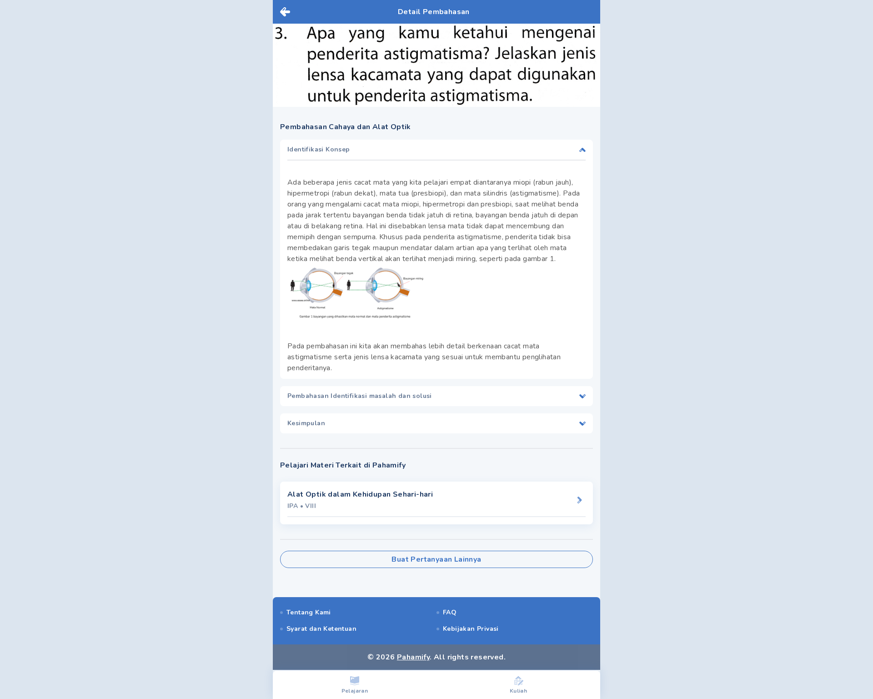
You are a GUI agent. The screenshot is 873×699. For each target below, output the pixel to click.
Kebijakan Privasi (471, 628)
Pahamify (413, 657)
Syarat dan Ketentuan (321, 628)
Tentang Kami (308, 612)
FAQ (450, 612)
